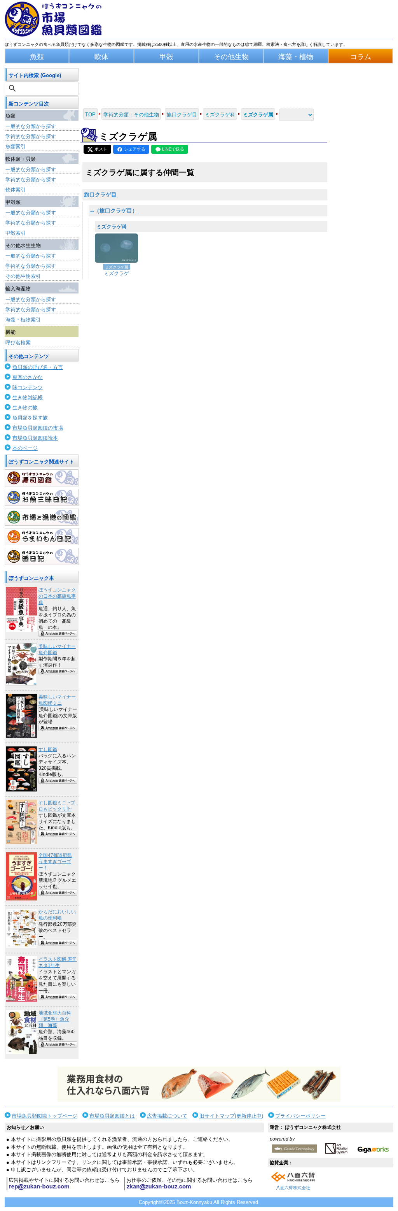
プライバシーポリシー (300, 1116)
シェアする (134, 149)
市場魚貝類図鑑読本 (35, 438)
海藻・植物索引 (23, 320)
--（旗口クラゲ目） (114, 210)
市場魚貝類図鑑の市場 (37, 428)
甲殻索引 (15, 233)
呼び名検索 (18, 343)
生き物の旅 (25, 408)
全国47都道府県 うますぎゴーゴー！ (55, 862)
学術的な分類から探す (30, 136)
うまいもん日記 (42, 536)
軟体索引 (15, 190)
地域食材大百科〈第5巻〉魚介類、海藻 (54, 1019)
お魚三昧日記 (42, 497)
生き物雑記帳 (27, 397)
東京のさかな (27, 377)
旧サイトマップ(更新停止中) (231, 1116)
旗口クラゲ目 (100, 194)
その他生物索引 (23, 276)
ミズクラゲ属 (116, 267)
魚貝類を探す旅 (30, 418)
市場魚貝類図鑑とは (112, 1116)
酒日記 (42, 556)
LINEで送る (173, 149)
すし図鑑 (47, 749)
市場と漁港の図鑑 (42, 517)
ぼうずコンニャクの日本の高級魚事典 (57, 596)
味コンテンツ (27, 387)
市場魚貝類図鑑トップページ (44, 1116)
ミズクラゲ (116, 273)
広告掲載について (167, 1116)
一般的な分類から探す (30, 126)
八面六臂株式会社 (293, 1187)
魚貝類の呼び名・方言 (37, 367)
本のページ (25, 448)
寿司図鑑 (42, 477)
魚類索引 (15, 146)
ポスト (100, 149)
